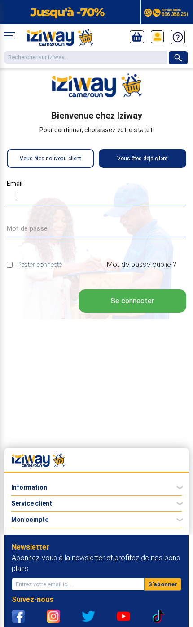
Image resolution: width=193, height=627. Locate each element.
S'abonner (162, 584)
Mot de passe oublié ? (141, 264)
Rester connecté (39, 265)
